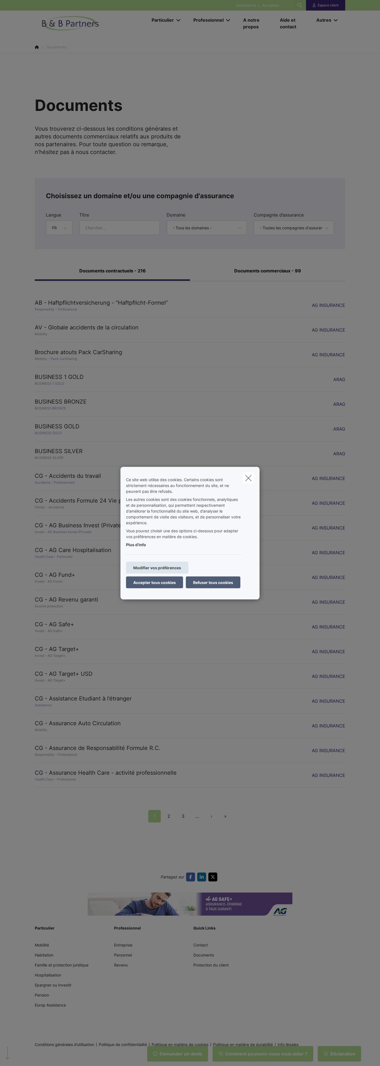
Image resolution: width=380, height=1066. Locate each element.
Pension (42, 995)
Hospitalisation (48, 975)
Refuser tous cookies (213, 582)
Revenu (121, 965)
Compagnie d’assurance (279, 215)
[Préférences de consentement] (22, 1055)
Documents (246, 5)
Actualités (270, 5)
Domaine (176, 215)
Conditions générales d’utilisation (64, 1045)
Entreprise (123, 945)
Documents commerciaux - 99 (267, 271)
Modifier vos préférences (157, 567)
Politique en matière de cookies (180, 1045)
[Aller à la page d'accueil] (90, 23)
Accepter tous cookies (154, 582)
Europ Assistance (50, 1005)
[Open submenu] (178, 20)
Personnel (123, 955)
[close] (248, 477)
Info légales (288, 1045)
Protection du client (211, 965)
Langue (53, 215)
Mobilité (42, 945)
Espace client (328, 5)
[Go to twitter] (213, 877)
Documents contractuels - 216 (112, 271)
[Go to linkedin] (202, 877)
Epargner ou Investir (53, 985)
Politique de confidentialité (123, 1045)
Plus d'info (136, 544)
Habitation (44, 955)
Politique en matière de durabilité (243, 1045)
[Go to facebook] (191, 877)
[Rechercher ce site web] (299, 5)
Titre (84, 215)
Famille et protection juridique (61, 965)
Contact (200, 945)
